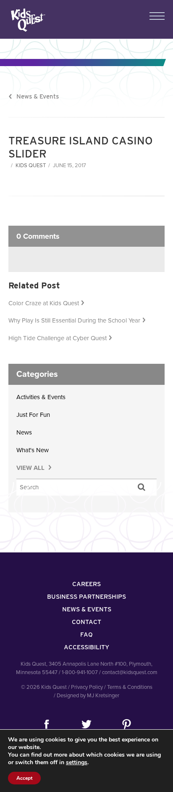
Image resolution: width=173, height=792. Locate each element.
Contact (86, 622)
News (24, 432)
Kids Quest (27, 20)
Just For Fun (33, 415)
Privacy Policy (87, 687)
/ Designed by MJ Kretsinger (86, 695)
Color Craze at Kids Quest (43, 303)
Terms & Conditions (129, 687)
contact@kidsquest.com (129, 672)
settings (76, 762)
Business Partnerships (86, 596)
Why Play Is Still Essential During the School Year (74, 320)
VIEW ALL (31, 468)
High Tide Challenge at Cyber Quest (57, 338)
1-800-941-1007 (80, 672)
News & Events (37, 96)
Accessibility (86, 647)
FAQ (86, 634)
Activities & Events (41, 397)
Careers (86, 584)
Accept (24, 778)
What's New (32, 450)
